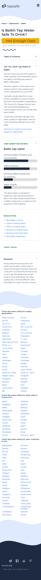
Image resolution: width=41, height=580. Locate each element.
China (4, 455)
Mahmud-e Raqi (9, 373)
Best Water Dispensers (15, 236)
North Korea (26, 482)
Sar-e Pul (6, 324)
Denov (5, 364)
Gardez (24, 420)
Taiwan (5, 501)
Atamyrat (6, 336)
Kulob (4, 370)
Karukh (24, 429)
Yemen (23, 515)
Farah (23, 417)
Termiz (23, 318)
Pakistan (24, 485)
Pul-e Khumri (26, 333)
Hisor (4, 354)
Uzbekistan (7, 512)
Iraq (22, 461)
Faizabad (24, 388)
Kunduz (24, 330)
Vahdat (24, 364)
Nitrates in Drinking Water (17, 230)
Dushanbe (25, 360)
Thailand (5, 504)
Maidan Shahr (8, 376)
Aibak (23, 324)
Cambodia (25, 452)
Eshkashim (25, 414)
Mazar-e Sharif (8, 318)
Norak (4, 367)
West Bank (6, 515)
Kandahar (6, 429)
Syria (23, 498)
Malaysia (5, 476)
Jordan (5, 467)
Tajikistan (24, 501)
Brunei (5, 452)
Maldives (24, 476)
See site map (7, 566)
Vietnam (24, 512)
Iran (3, 461)
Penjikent (25, 376)
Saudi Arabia (26, 491)
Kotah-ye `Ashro (28, 373)
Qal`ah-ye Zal (26, 327)
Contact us (7, 554)
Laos (22, 470)
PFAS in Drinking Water (16, 227)
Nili (3, 391)
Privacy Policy (23, 554)
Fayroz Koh (7, 327)
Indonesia (25, 458)
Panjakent (6, 379)
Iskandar (5, 382)
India (4, 458)
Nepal (4, 482)
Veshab (24, 391)
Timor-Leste (26, 504)
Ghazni (5, 423)
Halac (23, 348)
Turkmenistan (8, 507)
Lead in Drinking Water (16, 223)
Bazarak (24, 379)
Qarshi (4, 357)
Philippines (25, 488)
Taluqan (24, 351)
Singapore (6, 494)
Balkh (4, 408)
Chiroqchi (25, 357)
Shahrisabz (6, 360)
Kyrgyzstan (7, 470)
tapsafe (13, 6)
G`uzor (24, 339)
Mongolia (6, 479)
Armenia (24, 446)
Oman (4, 485)
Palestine (6, 488)
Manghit (5, 351)
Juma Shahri (7, 388)
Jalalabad (6, 426)
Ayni (22, 385)
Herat (23, 423)
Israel (4, 464)
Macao (23, 473)
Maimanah (6, 339)
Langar (23, 354)
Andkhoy (6, 330)
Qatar (4, 491)
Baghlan (5, 333)
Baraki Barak (7, 411)
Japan (23, 464)
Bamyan (24, 342)
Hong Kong (25, 455)
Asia (5, 441)
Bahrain (5, 449)
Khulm (5, 321)
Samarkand (25, 345)
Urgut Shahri (26, 370)
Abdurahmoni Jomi (10, 342)
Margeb (24, 382)
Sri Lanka (6, 498)
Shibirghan (25, 321)
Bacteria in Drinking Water (17, 233)
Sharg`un (6, 345)
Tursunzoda (7, 348)
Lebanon (6, 473)
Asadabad (6, 405)
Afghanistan (7, 397)
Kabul (4, 385)
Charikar (24, 367)
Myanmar (25, 479)
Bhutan (24, 449)
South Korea (26, 494)
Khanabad (25, 336)
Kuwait (23, 467)
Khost (23, 432)
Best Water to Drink (14, 220)
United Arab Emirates (26, 508)
